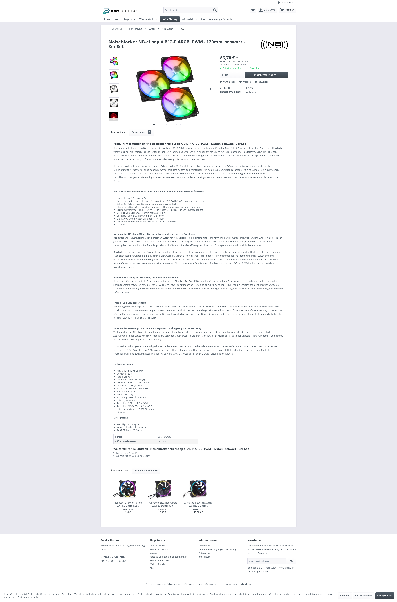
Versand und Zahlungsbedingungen (168, 556)
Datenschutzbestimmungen (275, 567)
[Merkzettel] (253, 10)
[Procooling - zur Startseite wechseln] (119, 11)
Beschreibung (118, 132)
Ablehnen (345, 595)
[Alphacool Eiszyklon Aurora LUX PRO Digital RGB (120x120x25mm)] (128, 489)
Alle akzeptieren (363, 595)
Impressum (204, 556)
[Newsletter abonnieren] (291, 561)
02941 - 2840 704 (113, 557)
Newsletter (204, 545)
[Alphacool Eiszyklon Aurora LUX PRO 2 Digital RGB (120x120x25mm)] (198, 489)
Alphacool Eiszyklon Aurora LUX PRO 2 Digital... (198, 504)
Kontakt (154, 553)
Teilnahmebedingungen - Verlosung (217, 549)
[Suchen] (215, 10)
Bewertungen (141, 132)
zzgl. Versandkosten (238, 64)
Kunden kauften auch (146, 470)
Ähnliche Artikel (119, 470)
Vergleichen (229, 81)
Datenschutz (205, 553)
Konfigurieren (384, 595)
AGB (152, 567)
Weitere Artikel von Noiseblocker (133, 455)
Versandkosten (191, 584)
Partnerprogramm (159, 549)
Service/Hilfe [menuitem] (287, 2)
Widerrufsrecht (157, 564)
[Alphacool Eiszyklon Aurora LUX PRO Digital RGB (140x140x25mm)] (163, 489)
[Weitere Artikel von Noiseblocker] (274, 44)
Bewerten (263, 81)
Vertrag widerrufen (160, 560)
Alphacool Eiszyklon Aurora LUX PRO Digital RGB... (128, 504)
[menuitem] (190, 11)
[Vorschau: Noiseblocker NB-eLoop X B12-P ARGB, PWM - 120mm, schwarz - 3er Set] (114, 61)
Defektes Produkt (158, 545)
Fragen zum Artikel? (126, 452)
